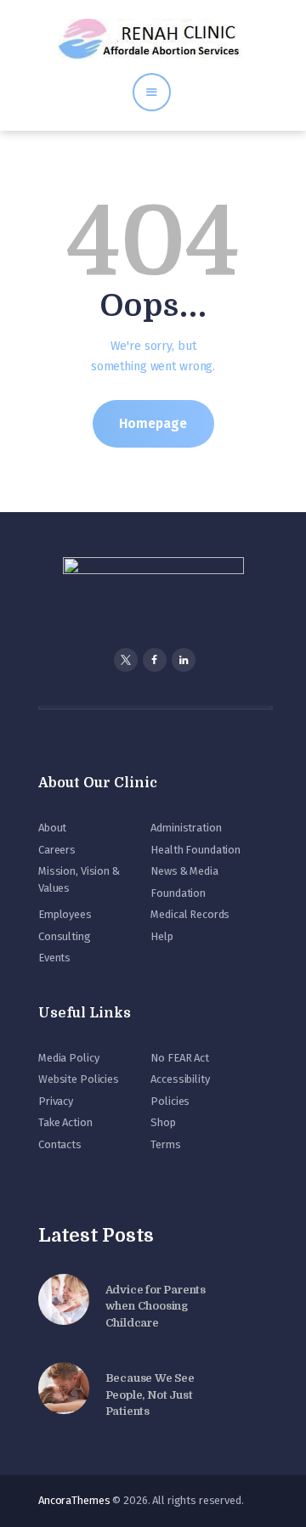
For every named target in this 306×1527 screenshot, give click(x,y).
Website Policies (78, 1079)
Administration (185, 827)
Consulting (64, 936)
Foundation (178, 893)
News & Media (184, 871)
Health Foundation (195, 849)
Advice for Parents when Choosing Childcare (155, 1306)
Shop (162, 1122)
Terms (165, 1144)
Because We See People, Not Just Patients (150, 1394)
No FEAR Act (179, 1057)
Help (161, 936)
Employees (65, 914)
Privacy (55, 1101)
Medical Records (190, 914)
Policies (170, 1101)
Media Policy (68, 1057)
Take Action (65, 1122)
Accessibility (179, 1079)
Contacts (60, 1144)
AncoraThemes (74, 1500)
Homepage (153, 423)
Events (54, 957)
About (52, 827)
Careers (57, 849)
